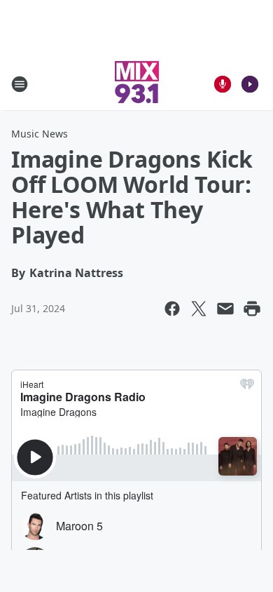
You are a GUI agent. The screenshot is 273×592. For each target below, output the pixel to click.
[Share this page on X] (199, 308)
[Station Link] (137, 84)
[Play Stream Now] (249, 84)
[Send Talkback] (222, 84)
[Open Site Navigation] (19, 84)
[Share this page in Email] (225, 308)
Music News (39, 133)
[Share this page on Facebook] (172, 308)
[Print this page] (252, 308)
